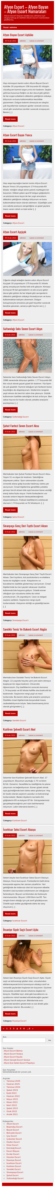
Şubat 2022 (12, 1108)
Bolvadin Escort (14, 1133)
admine (23, 41)
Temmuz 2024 (13, 1087)
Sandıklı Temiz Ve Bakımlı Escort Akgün (25, 629)
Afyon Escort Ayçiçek (14, 232)
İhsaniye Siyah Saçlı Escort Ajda (20, 929)
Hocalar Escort (14, 1157)
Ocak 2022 (12, 1111)
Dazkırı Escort (13, 1142)
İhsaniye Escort (19, 1021)
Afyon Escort (18, 126)
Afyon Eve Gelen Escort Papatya (19, 1063)
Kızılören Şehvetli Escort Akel (19, 729)
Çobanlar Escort (14, 1139)
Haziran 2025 (13, 1084)
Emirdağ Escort (14, 1148)
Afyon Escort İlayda (13, 1057)
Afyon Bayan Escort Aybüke (18, 34)
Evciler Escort (13, 1154)
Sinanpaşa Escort (20, 620)
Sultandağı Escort (20, 417)
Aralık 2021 (12, 1114)
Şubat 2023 (12, 1090)
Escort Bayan (13, 1151)
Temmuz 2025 (13, 1081)
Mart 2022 (12, 1105)
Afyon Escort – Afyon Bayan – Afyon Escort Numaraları (26, 8)
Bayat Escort (13, 1130)
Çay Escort (12, 1136)
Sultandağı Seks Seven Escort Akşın (22, 328)
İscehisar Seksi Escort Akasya (19, 829)
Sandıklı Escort (19, 720)
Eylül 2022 (12, 1093)
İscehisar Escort (19, 920)
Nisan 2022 (12, 1102)
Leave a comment (37, 41)
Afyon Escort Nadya (13, 1053)
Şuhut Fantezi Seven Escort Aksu (21, 425)
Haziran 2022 (13, 1096)
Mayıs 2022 (12, 1099)
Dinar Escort (12, 1145)
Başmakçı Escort (14, 1126)
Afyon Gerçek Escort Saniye (17, 1060)
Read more (10, 119)
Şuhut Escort (18, 517)
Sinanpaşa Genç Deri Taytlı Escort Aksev (25, 525)
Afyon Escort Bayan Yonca (17, 135)
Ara (4, 1037)
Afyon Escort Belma (13, 1050)
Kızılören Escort (19, 820)
